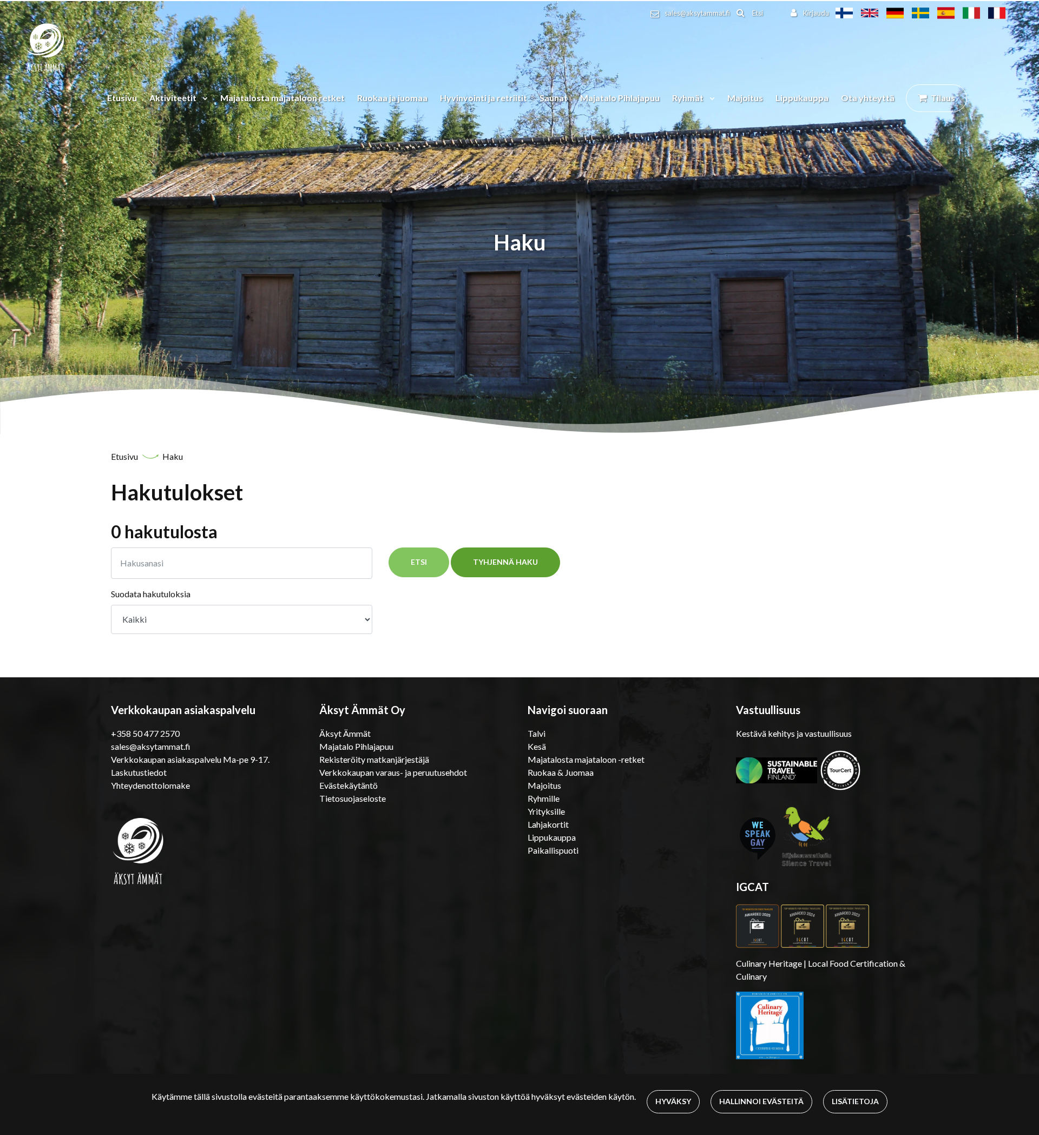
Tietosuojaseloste (352, 798)
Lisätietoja (855, 1101)
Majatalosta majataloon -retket (586, 759)
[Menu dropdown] (203, 98)
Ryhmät (688, 98)
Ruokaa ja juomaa (392, 98)
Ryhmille (544, 798)
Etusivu (122, 98)
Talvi (536, 733)
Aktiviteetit (173, 98)
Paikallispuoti (553, 850)
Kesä (537, 746)
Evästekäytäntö (348, 785)
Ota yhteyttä (868, 98)
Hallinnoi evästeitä (761, 1101)
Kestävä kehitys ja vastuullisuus (794, 733)
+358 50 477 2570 (145, 733)
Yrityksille (546, 811)
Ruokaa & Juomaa (561, 772)
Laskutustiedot (139, 772)
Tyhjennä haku (505, 561)
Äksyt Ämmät (345, 733)
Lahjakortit (548, 824)
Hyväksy (673, 1101)
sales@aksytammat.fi (697, 13)
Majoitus (745, 98)
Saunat (554, 98)
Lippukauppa (801, 98)
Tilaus (943, 98)
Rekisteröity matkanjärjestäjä (374, 759)
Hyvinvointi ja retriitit (483, 98)
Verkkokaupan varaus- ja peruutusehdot (393, 772)
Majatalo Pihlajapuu (620, 98)
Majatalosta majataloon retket (282, 98)
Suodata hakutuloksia (150, 594)
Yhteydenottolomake (150, 785)
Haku (172, 456)
